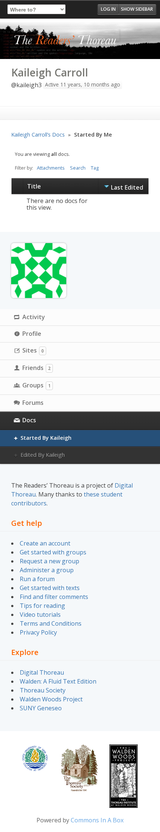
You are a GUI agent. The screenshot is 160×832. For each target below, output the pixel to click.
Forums (33, 403)
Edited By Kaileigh (42, 454)
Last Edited (127, 187)
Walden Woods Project (51, 699)
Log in (108, 9)
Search (78, 167)
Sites (33, 350)
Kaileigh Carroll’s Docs (38, 134)
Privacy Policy (38, 632)
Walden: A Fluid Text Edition (58, 681)
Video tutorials (40, 614)
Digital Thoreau (42, 672)
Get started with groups (53, 552)
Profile (31, 334)
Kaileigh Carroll (49, 72)
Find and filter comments (54, 597)
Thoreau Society (42, 690)
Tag (95, 167)
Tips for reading (42, 606)
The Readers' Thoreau (65, 40)
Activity (33, 317)
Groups (36, 385)
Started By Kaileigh (45, 437)
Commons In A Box (97, 820)
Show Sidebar (137, 9)
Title (34, 186)
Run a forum (37, 579)
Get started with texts (50, 588)
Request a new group (49, 561)
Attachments (51, 167)
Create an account (45, 543)
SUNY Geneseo (41, 708)
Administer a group (47, 570)
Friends (36, 368)
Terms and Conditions (50, 623)
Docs (29, 420)
